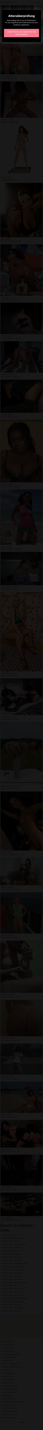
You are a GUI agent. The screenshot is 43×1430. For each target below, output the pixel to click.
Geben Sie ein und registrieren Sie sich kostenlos (21, 33)
